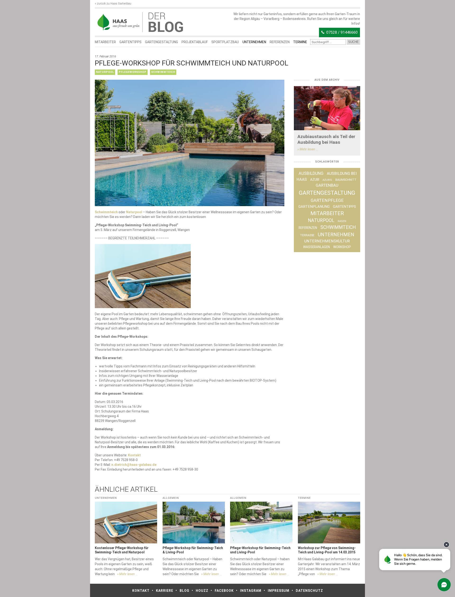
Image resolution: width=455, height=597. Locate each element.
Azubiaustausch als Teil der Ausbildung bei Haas (326, 139)
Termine (300, 42)
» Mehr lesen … (307, 149)
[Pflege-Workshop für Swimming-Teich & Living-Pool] (194, 522)
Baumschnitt (345, 179)
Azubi (314, 179)
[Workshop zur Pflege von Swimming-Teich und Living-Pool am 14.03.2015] (329, 522)
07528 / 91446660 (342, 32)
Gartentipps (130, 42)
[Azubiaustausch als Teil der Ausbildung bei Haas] (327, 108)
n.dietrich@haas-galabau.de (133, 465)
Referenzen (280, 42)
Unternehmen (254, 42)
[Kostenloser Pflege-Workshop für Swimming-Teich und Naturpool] (126, 522)
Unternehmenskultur (327, 241)
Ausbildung (311, 173)
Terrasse (307, 235)
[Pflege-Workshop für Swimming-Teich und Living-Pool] (261, 522)
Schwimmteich (163, 72)
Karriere (164, 590)
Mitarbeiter (105, 42)
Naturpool (105, 72)
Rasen (342, 221)
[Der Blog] (118, 22)
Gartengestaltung (161, 42)
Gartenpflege (327, 200)
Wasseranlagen (316, 247)
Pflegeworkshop (132, 72)
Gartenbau (327, 185)
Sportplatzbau (225, 42)
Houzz (202, 590)
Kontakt (134, 455)
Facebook (224, 590)
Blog (184, 590)
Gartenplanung (314, 206)
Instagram (250, 590)
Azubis (327, 179)
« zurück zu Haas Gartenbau (113, 3)
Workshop (342, 247)
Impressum (278, 590)
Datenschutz (309, 590)
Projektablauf (195, 42)
